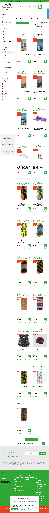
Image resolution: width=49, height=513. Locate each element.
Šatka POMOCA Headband (39, 146)
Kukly (5, 55)
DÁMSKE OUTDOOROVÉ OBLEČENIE (8, 33)
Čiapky (5, 47)
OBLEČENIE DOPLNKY (33, 13)
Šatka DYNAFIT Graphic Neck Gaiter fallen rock (23, 184)
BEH (5, 86)
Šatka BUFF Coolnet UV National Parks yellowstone (23, 36)
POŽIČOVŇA (6, 97)
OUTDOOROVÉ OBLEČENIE (23, 13)
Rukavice (6, 57)
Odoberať (43, 453)
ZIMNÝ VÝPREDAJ (7, 24)
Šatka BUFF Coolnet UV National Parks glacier (22, 110)
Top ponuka (4, 19)
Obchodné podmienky (29, 475)
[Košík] (40, 7)
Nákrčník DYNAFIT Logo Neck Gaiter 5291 (24, 405)
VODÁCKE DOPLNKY (8, 91)
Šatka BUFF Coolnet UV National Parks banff (38, 36)
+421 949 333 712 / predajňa (20, 1)
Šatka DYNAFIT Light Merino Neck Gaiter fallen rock (23, 258)
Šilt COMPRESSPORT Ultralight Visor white (22, 147)
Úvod (17, 13)
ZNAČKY (3, 99)
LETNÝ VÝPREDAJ (7, 22)
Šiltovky (5, 44)
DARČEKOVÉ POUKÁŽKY (6, 94)
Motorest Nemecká (40, 498)
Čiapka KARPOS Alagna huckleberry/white (38, 331)
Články (41, 1)
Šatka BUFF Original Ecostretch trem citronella (23, 295)
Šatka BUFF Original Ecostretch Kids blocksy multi (39, 295)
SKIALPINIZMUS (7, 83)
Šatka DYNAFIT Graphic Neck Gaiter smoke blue (39, 184)
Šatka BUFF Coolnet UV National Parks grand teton (39, 73)
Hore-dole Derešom (40, 496)
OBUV (5, 75)
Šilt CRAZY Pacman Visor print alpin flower (39, 110)
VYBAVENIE (6, 88)
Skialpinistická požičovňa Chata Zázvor (40, 476)
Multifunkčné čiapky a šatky (8, 52)
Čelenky (5, 49)
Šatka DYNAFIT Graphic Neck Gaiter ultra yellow (23, 221)
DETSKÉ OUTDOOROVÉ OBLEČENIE (7, 36)
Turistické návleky (7, 70)
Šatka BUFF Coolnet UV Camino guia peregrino (38, 368)
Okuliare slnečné (7, 62)
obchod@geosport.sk (8, 1)
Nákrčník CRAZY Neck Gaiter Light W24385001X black (23, 331)
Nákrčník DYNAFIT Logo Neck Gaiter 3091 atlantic (24, 368)
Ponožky (6, 60)
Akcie (3, 17)
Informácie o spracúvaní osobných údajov (29, 480)
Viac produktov (31, 439)
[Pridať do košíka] (29, 61)
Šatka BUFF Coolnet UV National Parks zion (22, 73)
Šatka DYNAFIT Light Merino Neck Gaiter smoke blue (39, 221)
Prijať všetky (14, 509)
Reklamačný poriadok (29, 477)
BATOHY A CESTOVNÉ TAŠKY (8, 81)
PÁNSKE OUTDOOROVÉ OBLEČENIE (7, 31)
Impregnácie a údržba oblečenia (8, 42)
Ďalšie (45, 1)
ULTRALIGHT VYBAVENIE (6, 78)
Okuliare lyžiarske (7, 65)
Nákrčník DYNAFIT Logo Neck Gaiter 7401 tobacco (40, 258)
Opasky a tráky (7, 72)
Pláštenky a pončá (7, 67)
